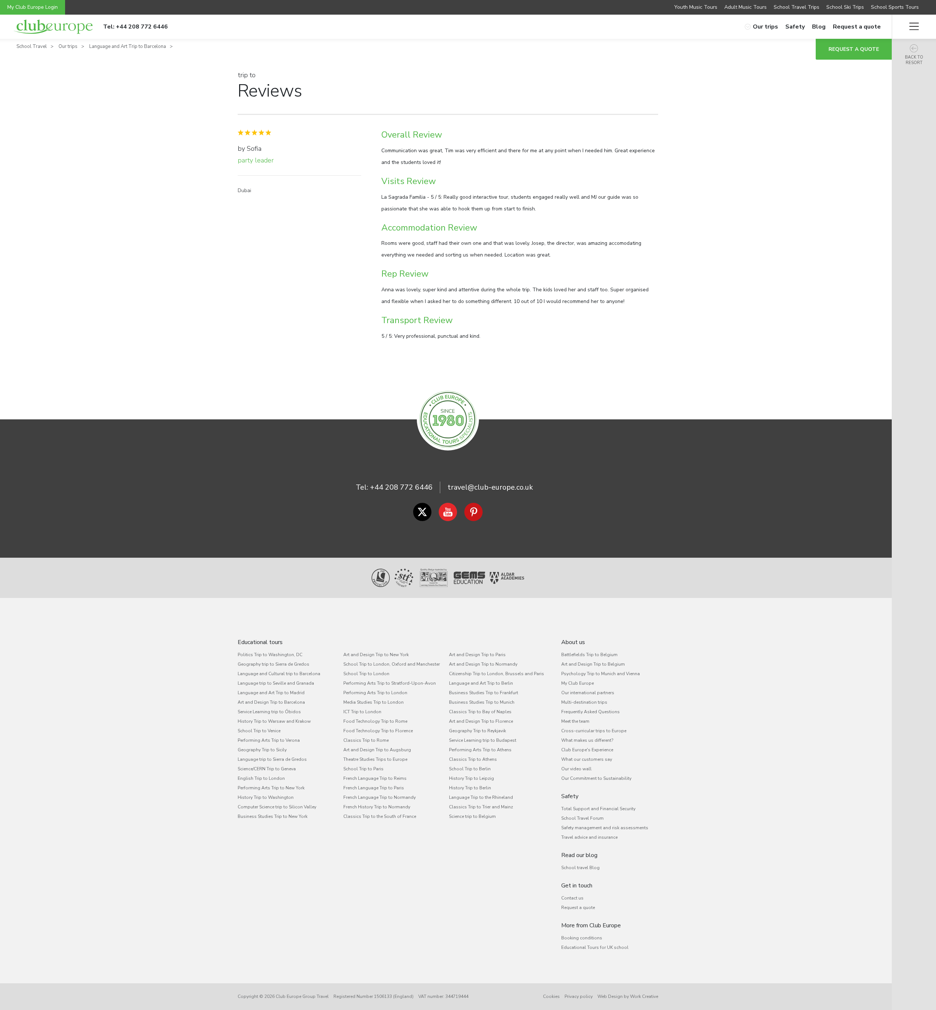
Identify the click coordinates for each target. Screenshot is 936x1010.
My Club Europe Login (32, 7)
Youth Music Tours (695, 7)
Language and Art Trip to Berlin (481, 683)
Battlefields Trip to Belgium (589, 655)
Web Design (610, 996)
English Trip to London (261, 778)
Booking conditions (581, 938)
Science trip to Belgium (472, 816)
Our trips (765, 27)
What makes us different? (587, 740)
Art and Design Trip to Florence (481, 721)
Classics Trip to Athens (473, 759)
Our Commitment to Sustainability (596, 778)
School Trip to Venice (259, 731)
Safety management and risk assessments (604, 828)
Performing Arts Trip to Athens (480, 750)
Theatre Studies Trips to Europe (375, 759)
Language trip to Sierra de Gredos (272, 759)
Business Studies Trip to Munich (481, 702)
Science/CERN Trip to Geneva (267, 769)
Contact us (572, 898)
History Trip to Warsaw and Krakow (274, 721)
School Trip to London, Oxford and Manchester (391, 664)
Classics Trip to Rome (366, 740)
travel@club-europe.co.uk (490, 487)
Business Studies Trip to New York (272, 816)
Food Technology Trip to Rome (375, 721)
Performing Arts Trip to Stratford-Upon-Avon (389, 683)
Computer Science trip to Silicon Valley (277, 807)
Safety (795, 27)
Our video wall (576, 769)
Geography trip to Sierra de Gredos (273, 664)
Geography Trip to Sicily (262, 750)
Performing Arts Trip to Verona (269, 740)
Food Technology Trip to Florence (378, 731)
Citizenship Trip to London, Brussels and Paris (496, 674)
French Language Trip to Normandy (379, 797)
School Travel (31, 46)
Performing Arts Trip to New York (271, 788)
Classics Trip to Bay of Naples (480, 712)
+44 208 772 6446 (401, 487)
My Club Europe (577, 683)
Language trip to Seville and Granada (276, 683)
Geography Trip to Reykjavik (477, 731)
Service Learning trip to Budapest (482, 740)
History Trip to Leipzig (471, 778)
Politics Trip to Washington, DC (270, 655)
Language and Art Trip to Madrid (271, 693)
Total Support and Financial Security (598, 809)
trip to (247, 75)
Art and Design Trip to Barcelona (271, 702)
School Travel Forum (582, 818)
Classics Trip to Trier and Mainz (481, 807)
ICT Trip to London (362, 712)
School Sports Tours (895, 7)
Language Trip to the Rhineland (481, 797)
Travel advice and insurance (589, 837)
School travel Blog (580, 868)
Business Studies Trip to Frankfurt (483, 693)
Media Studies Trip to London (373, 702)
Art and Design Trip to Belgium (593, 664)
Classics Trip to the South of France (379, 816)
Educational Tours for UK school (595, 947)
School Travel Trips (796, 7)
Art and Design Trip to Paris (477, 655)
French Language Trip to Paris (373, 788)
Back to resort (914, 60)
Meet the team (575, 721)
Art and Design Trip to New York (376, 655)
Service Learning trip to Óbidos (269, 712)
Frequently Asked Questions (590, 712)
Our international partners (587, 693)
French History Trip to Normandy (376, 807)
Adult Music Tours (745, 7)
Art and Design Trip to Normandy (483, 664)
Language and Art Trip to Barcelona (127, 46)
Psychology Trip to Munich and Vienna (600, 674)
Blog (819, 27)
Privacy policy (579, 996)
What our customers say (586, 759)
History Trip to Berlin (470, 788)
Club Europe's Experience (587, 750)
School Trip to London (366, 674)
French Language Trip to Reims (375, 778)
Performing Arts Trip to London (375, 693)
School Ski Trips (845, 7)
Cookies (551, 996)
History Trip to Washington (266, 797)
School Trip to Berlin (470, 769)
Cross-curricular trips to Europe (593, 731)
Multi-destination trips (584, 702)
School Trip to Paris (363, 769)
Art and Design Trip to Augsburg (377, 750)
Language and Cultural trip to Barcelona (279, 674)
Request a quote (857, 27)
